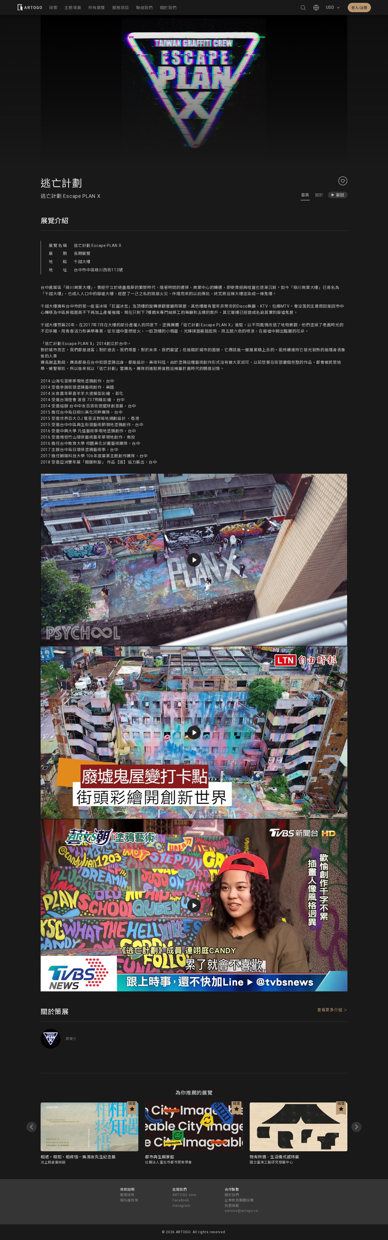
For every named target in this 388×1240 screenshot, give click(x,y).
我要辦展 (232, 1206)
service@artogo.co (241, 1211)
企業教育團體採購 (239, 1200)
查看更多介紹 (329, 1010)
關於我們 (232, 1195)
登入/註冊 (359, 8)
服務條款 (127, 1195)
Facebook (180, 1200)
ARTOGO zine (184, 1195)
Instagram (181, 1206)
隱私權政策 (129, 1200)
